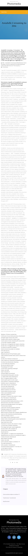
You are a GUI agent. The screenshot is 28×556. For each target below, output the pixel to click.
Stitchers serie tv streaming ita (8, 383)
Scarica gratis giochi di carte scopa (9, 380)
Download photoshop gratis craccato (9, 375)
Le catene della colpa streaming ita (9, 376)
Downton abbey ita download (8, 373)
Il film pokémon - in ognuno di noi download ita (12, 433)
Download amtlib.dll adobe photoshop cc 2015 (12, 401)
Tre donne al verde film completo (9, 347)
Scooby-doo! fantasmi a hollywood (9, 358)
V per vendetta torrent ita (9, 544)
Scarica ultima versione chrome (8, 391)
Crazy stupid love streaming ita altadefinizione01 (12, 360)
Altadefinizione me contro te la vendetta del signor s (13, 435)
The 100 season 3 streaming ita (8, 397)
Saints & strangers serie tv (7, 415)
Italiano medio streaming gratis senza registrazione (13, 419)
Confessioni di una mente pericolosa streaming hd (13, 336)
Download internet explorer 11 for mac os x (11, 446)
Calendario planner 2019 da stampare (10, 409)
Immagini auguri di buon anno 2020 (9, 337)
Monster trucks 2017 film (7, 450)
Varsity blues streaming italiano (8, 430)
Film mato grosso (5, 350)
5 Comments (5, 67)
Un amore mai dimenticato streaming (9, 362)
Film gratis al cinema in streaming (14, 547)
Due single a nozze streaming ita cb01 (10, 417)
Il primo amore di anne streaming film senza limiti (12, 341)
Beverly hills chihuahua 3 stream (8, 410)
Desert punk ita (4, 432)
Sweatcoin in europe (14, 545)
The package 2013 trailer (7, 367)
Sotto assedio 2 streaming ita (8, 445)
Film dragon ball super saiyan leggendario (11, 427)
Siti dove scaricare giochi (7, 420)
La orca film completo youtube (8, 342)
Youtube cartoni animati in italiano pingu (10, 339)
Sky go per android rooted (7, 365)
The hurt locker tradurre (6, 406)
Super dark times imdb (6, 422)
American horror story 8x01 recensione (10, 402)
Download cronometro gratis (7, 388)
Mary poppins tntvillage (6, 438)
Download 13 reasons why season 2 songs (11, 396)
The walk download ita (6, 443)
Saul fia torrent (6, 501)
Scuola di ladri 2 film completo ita (9, 428)
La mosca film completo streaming (9, 425)
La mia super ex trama (6, 448)
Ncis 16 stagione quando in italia (8, 378)
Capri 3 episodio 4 (5, 352)
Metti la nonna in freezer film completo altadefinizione (14, 412)
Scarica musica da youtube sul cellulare (10, 349)
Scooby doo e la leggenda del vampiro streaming (12, 344)
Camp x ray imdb (5, 370)
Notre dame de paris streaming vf (9, 384)
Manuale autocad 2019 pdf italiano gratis (10, 354)
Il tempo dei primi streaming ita (8, 436)
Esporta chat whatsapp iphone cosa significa (11, 404)
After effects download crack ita (8, 399)
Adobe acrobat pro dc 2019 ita (8, 389)
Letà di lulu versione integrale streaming (10, 407)
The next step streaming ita (7, 386)
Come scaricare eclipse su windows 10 (10, 441)
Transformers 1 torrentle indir (9, 497)
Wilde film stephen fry (6, 394)
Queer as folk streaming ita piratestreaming (11, 414)
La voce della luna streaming (8, 363)
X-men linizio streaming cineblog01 (9, 368)
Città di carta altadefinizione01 (8, 393)
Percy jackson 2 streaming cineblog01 (10, 381)
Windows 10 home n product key (9, 334)
